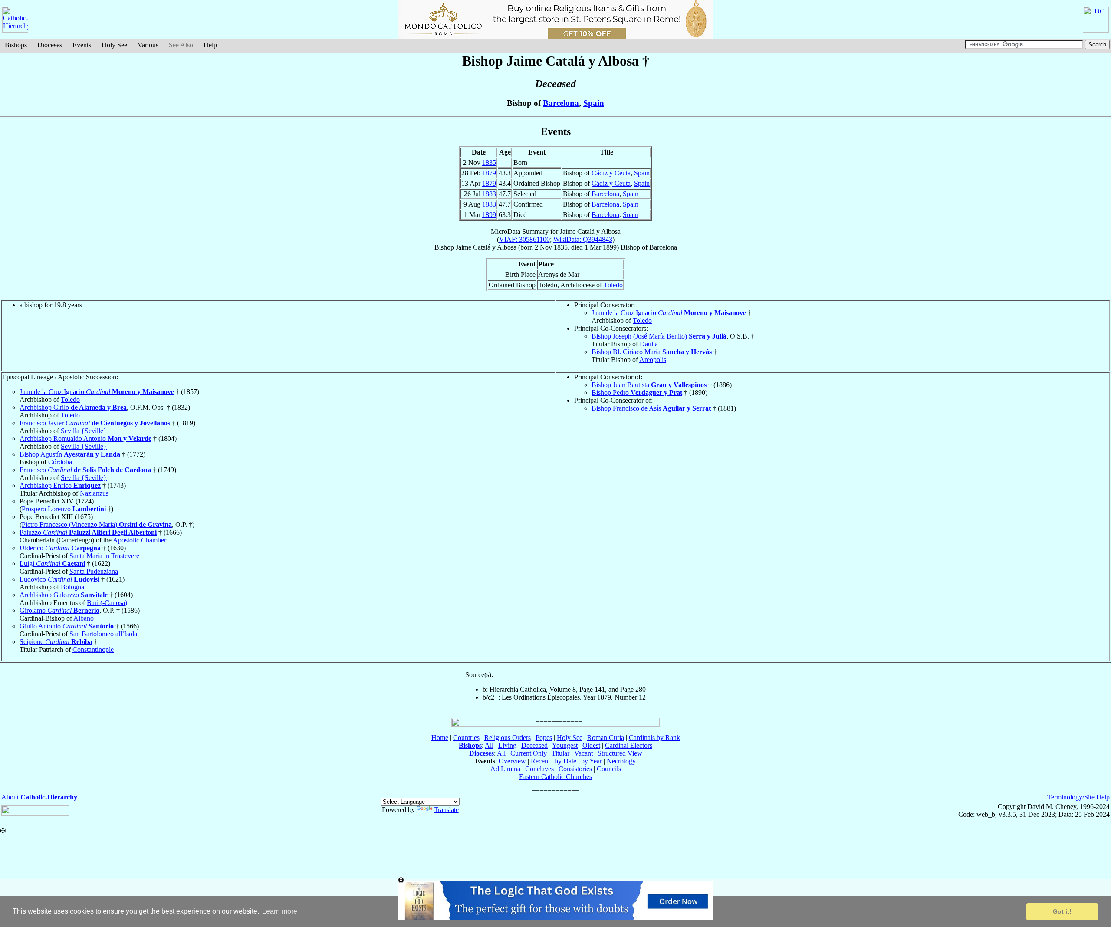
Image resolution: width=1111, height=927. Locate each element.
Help (210, 45)
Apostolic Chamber (139, 540)
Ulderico (60, 548)
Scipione (56, 641)
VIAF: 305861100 (524, 239)
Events (81, 45)
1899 (489, 214)
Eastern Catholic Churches (555, 776)
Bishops (16, 45)
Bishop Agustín (70, 454)
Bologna (72, 587)
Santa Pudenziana (93, 571)
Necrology (621, 761)
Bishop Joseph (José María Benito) (659, 336)
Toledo (613, 285)
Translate (446, 809)
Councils (609, 768)
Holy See (114, 45)
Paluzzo (88, 532)
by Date (565, 761)
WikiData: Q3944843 (582, 239)
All (489, 745)
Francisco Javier (95, 423)
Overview (512, 761)
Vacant (583, 753)
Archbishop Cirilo (73, 407)
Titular (560, 753)
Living (507, 745)
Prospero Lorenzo (64, 509)
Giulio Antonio (67, 626)
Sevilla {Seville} (84, 430)
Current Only (528, 753)
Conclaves (539, 768)
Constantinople (93, 649)
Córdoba (60, 462)
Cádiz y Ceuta (611, 173)
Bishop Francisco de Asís (651, 408)
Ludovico (59, 579)
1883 (489, 193)
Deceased (534, 745)
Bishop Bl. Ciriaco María (652, 351)
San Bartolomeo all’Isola (103, 634)
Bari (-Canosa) (107, 602)
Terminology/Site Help (1078, 797)
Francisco (85, 469)
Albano (83, 618)
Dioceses (49, 45)
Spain (593, 103)
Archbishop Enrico (60, 485)
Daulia (649, 344)
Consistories (575, 768)
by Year (591, 761)
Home (439, 737)
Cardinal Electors (628, 745)
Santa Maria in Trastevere (104, 555)
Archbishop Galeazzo (64, 594)
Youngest (565, 745)
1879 (489, 173)
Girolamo (59, 610)
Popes (544, 737)
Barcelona (561, 103)
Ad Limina (505, 768)
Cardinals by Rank (654, 737)
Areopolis (652, 359)
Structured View (620, 753)
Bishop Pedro (637, 392)
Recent (540, 761)
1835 (489, 162)
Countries (466, 737)
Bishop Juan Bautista (649, 384)
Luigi (52, 563)
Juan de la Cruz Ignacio (669, 312)
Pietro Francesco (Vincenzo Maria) (97, 524)
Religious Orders (507, 737)
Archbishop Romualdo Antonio (85, 438)
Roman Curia (605, 737)
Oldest (591, 745)
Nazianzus (94, 493)
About (39, 797)
